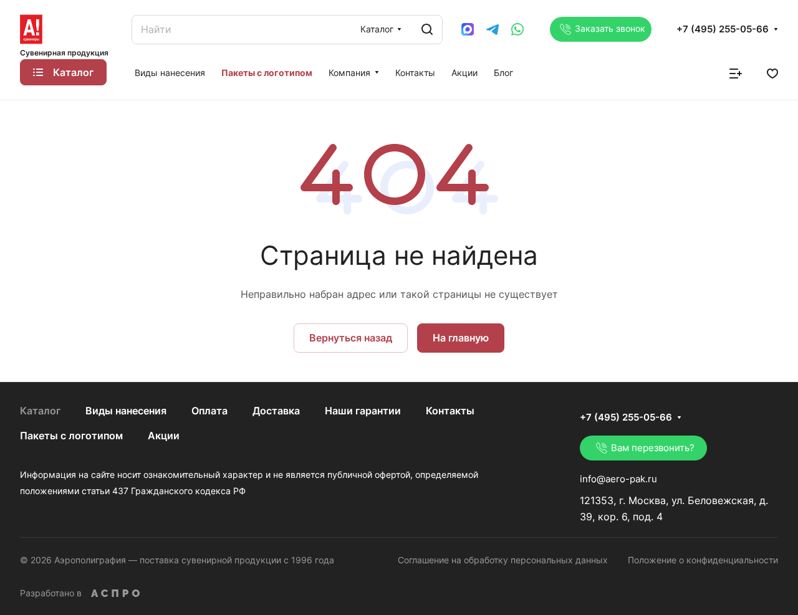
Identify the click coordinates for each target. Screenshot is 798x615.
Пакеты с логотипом (71, 435)
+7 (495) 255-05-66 (722, 29)
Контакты (450, 410)
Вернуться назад (350, 337)
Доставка (276, 410)
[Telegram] (492, 29)
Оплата (209, 410)
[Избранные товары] (772, 72)
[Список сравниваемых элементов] (735, 72)
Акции (164, 435)
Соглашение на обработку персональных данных (503, 560)
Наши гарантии (363, 410)
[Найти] (427, 29)
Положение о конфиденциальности (703, 560)
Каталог (40, 410)
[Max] (467, 29)
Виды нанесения (125, 410)
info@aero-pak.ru (618, 479)
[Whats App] (517, 29)
